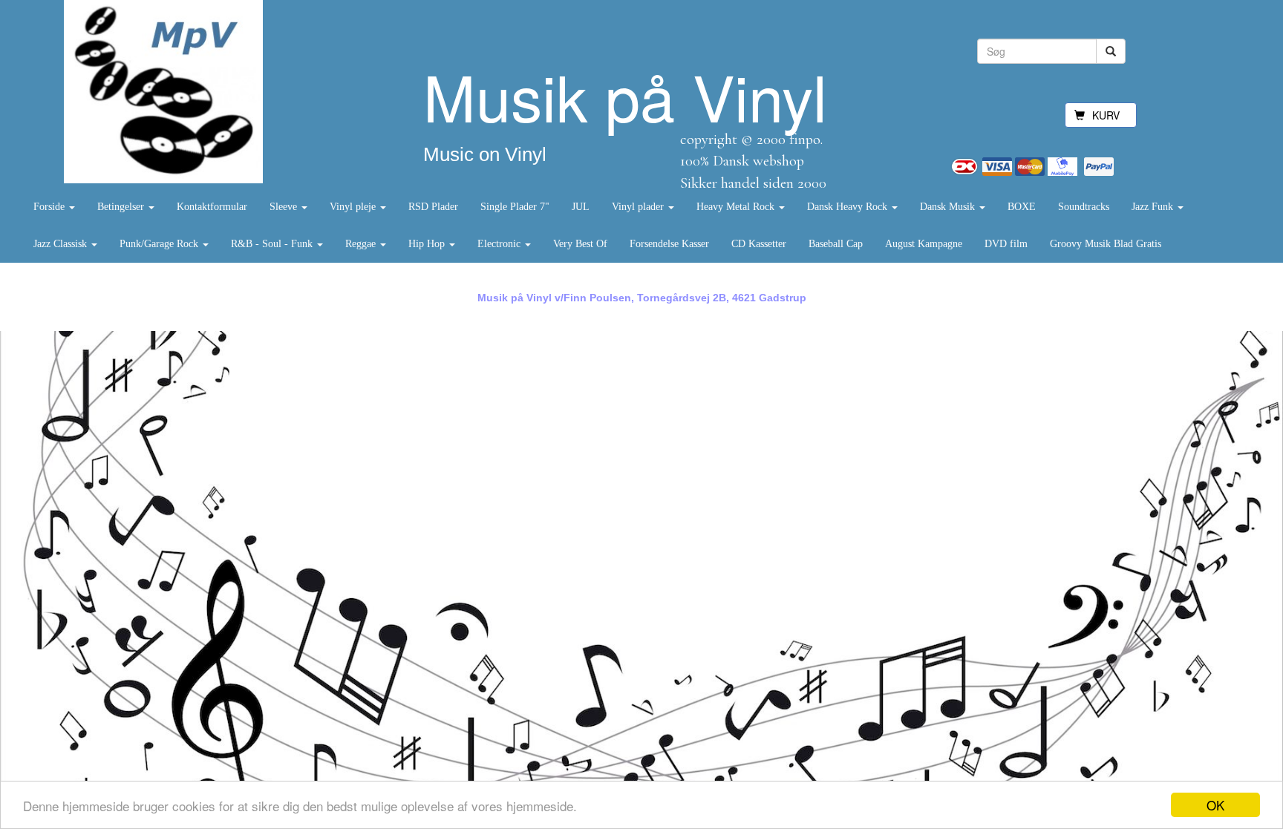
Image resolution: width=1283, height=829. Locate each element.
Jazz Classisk (61, 243)
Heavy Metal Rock (736, 206)
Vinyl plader (639, 206)
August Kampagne (923, 243)
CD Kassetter (758, 243)
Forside (50, 206)
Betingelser (122, 206)
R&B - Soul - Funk (273, 243)
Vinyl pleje (354, 206)
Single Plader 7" (514, 206)
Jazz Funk (1154, 206)
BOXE (1022, 206)
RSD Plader (433, 206)
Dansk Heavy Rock (848, 206)
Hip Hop (428, 243)
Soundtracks (1083, 206)
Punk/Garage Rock (160, 243)
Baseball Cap (836, 243)
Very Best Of (580, 243)
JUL (581, 206)
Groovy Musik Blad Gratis (1105, 243)
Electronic (500, 243)
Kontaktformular (212, 206)
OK (1215, 805)
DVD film (1006, 243)
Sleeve (285, 206)
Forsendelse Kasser (669, 243)
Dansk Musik (949, 206)
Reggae (362, 243)
